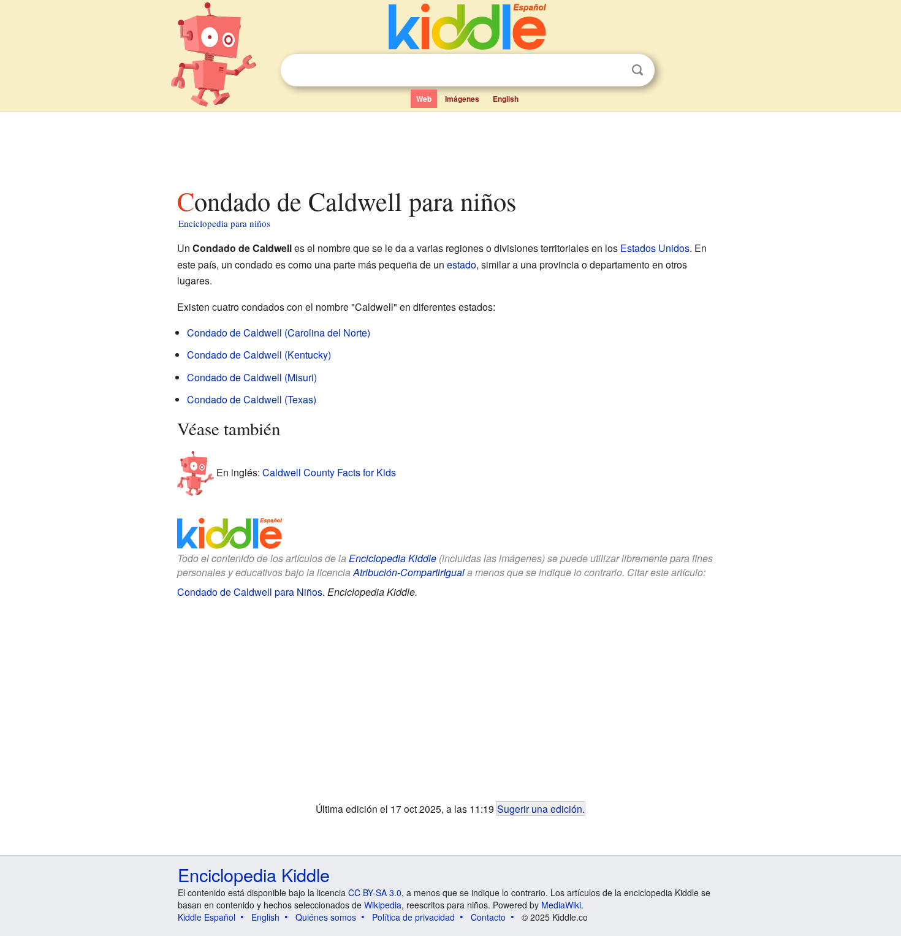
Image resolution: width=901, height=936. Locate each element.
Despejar (612, 70)
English (506, 98)
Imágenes (462, 98)
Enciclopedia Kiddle (392, 558)
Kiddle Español (206, 917)
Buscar (637, 70)
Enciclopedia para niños (224, 223)
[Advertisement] (450, 146)
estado (461, 264)
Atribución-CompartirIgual (409, 572)
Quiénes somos (325, 917)
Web (423, 98)
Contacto (488, 917)
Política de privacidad (413, 917)
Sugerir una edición (539, 808)
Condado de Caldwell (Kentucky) (259, 355)
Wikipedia (382, 905)
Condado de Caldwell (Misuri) (252, 377)
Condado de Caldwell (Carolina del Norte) (278, 332)
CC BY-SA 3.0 (374, 892)
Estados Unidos (655, 248)
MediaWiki (561, 905)
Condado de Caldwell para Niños (249, 592)
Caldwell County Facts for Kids (329, 472)
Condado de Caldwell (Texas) (251, 399)
